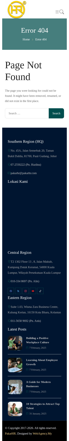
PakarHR (10, 433)
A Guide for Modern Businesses (38, 384)
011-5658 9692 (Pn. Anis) (26, 320)
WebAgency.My (42, 433)
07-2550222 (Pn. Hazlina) (26, 164)
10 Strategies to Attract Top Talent (43, 406)
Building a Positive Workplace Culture (37, 340)
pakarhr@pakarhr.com (24, 173)
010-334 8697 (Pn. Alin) (25, 281)
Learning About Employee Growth (42, 362)
